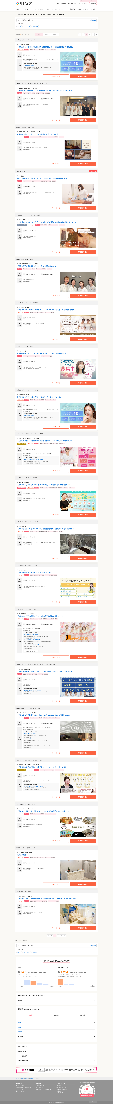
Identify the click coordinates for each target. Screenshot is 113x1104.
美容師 (17, 9)
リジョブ (18, 1078)
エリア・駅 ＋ (27, 26)
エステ (22, 1078)
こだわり (56, 1015)
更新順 (54, 34)
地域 (30, 1015)
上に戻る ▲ (92, 1101)
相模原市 (20, 1031)
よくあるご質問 (20, 1085)
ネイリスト (34, 9)
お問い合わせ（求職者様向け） (24, 1087)
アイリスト (25, 9)
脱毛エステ (32, 1078)
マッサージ (64, 9)
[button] (56, 55)
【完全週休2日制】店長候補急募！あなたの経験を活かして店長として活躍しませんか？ (46, 898)
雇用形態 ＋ (35, 26)
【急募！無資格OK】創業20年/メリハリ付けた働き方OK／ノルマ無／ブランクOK (44, 671)
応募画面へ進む (83, 76)
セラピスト (55, 9)
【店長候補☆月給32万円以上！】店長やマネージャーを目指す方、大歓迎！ (42, 767)
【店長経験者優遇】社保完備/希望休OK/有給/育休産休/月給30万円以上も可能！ (43, 715)
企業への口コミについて (22, 1091)
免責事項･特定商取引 (62, 1089)
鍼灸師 (80, 9)
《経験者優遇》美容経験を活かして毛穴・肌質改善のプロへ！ (38, 266)
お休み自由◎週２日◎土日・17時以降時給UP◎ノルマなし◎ (37, 134)
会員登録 (93, 3)
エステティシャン (44, 9)
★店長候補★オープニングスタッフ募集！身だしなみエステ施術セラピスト (42, 353)
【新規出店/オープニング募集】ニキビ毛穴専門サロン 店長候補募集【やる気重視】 (45, 47)
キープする (56, 76)
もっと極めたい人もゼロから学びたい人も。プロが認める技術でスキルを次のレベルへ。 (47, 222)
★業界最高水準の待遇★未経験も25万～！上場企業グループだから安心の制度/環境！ (45, 310)
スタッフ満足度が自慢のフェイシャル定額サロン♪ (34, 572)
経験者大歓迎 (21, 855)
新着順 (46, 34)
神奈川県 (27, 1078)
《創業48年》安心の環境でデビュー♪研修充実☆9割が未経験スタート (40, 616)
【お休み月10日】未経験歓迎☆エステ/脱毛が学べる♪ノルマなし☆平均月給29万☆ (44, 441)
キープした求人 (73, 3)
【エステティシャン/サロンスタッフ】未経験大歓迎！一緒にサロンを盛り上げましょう (46, 529)
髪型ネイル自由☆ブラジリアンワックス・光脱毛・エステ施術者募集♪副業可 (42, 178)
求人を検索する (62, 3)
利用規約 (58, 1085)
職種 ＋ (19, 26)
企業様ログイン (93, 0)
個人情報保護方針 (61, 1087)
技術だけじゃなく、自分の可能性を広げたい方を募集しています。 (39, 397)
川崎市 (19, 1027)
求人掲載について (84, 0)
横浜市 (19, 1022)
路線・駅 (82, 1015)
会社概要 (58, 1091)
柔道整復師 (73, 9)
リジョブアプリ (20, 1089)
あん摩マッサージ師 (90, 9)
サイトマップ (59, 1092)
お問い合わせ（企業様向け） (43, 1089)
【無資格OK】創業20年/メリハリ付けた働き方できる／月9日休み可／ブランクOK (44, 90)
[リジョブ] (24, 3)
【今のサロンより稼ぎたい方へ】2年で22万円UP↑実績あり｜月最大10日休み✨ (44, 485)
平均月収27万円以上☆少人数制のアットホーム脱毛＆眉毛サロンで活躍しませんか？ (45, 811)
